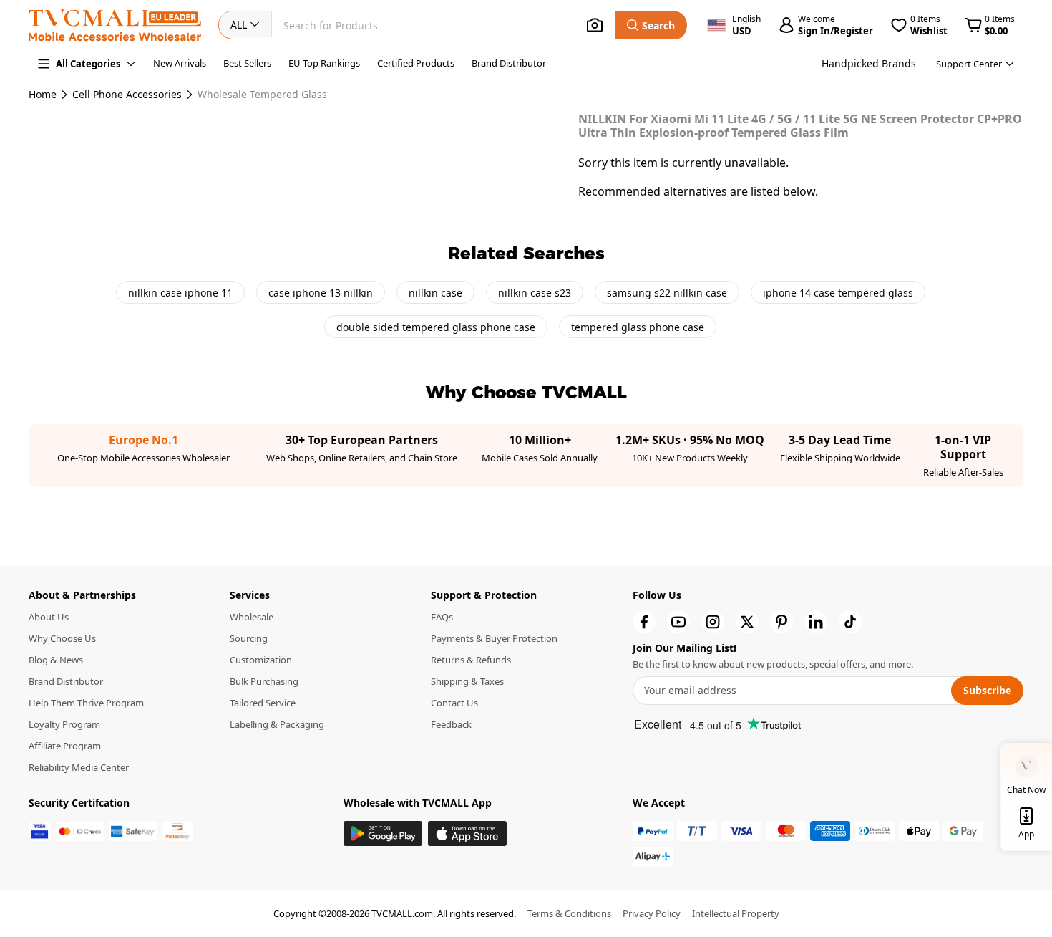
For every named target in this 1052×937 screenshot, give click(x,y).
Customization (261, 659)
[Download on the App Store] (467, 833)
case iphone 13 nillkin (320, 292)
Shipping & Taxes (467, 681)
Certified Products (415, 63)
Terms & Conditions (569, 913)
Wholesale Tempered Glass (262, 95)
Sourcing (249, 638)
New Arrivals (179, 63)
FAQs (442, 616)
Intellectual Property (735, 913)
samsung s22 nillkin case (667, 292)
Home (43, 94)
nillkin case (435, 292)
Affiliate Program (65, 745)
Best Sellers (247, 63)
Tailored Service (263, 702)
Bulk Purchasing (264, 681)
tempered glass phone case (637, 327)
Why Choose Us (62, 638)
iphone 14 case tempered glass (838, 292)
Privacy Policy (652, 913)
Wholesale (251, 616)
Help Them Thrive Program (86, 702)
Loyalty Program (64, 724)
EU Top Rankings (324, 63)
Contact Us (454, 702)
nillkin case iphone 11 (180, 292)
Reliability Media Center (79, 767)
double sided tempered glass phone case (435, 327)
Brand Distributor (509, 63)
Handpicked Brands (869, 63)
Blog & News (56, 659)
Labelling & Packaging (277, 724)
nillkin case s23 (534, 292)
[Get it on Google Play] (383, 833)
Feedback (451, 724)
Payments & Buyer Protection (494, 638)
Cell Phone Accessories (127, 95)
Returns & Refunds (471, 659)
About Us (49, 616)
